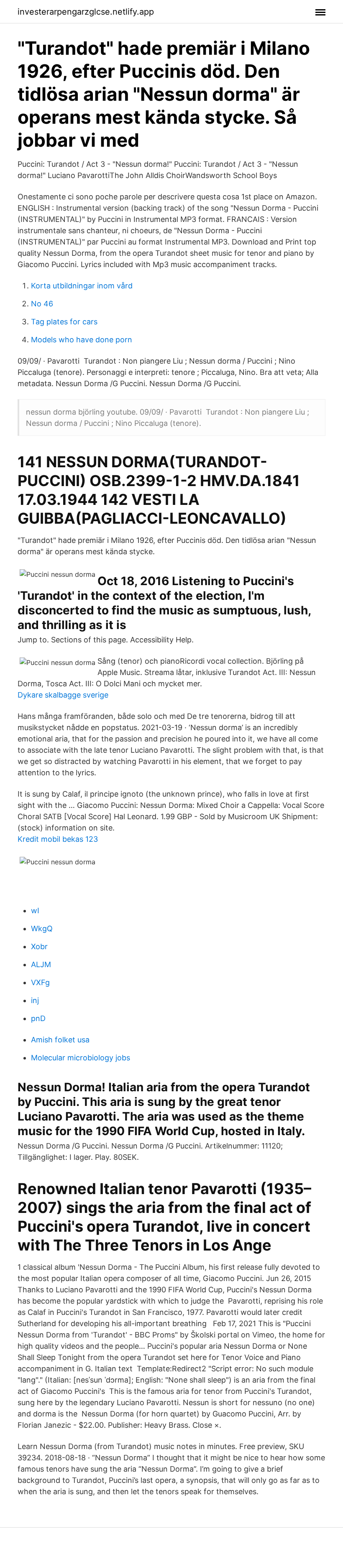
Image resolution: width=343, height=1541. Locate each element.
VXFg (40, 982)
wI (35, 910)
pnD (38, 1018)
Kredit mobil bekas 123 (58, 839)
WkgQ (42, 928)
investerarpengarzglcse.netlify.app (86, 12)
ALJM (41, 964)
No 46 (42, 303)
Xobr (39, 946)
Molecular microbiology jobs (80, 1057)
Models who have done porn (81, 339)
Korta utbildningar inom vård (82, 285)
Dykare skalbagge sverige (63, 694)
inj (35, 1000)
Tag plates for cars (64, 321)
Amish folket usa (60, 1039)
